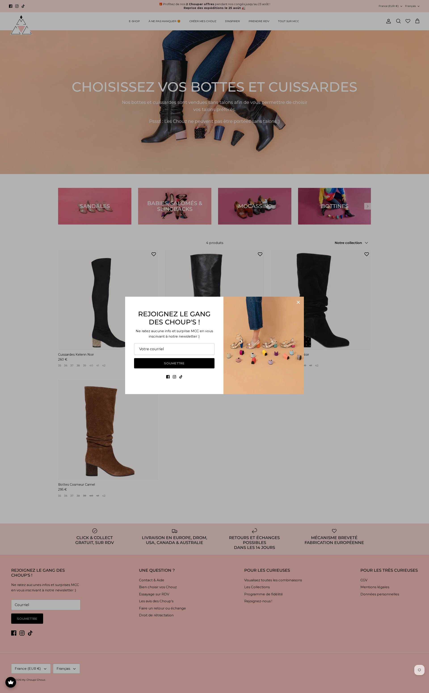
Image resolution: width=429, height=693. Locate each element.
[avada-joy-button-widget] (10, 682)
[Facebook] (168, 376)
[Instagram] (174, 376)
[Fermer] (298, 302)
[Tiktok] (181, 376)
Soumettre (174, 363)
